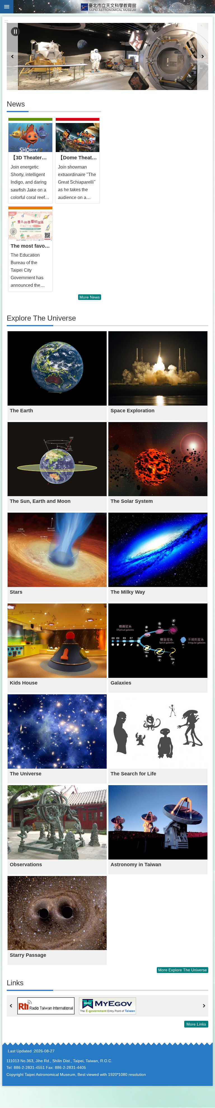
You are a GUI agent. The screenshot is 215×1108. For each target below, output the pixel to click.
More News (90, 297)
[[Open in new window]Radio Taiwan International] (45, 1005)
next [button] (202, 56)
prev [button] (12, 56)
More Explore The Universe (182, 970)
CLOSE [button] (6, 6)
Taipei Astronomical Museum (114, 6)
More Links (196, 1024)
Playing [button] (15, 31)
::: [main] (6, 21)
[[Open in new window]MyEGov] (107, 1005)
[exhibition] (107, 56)
